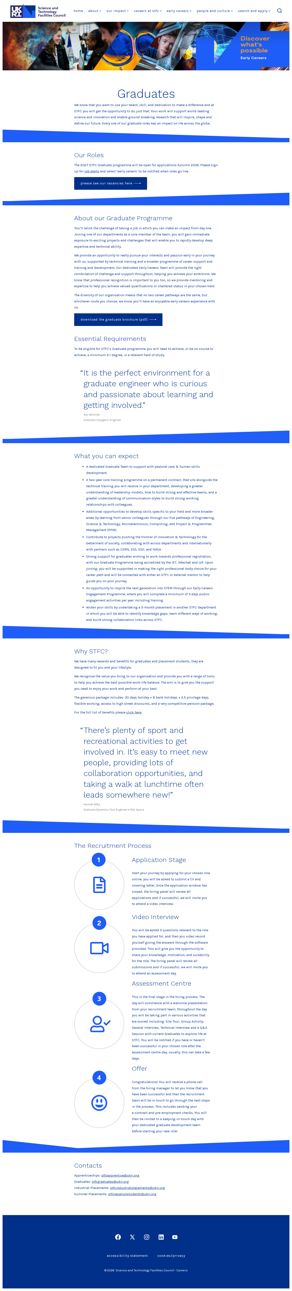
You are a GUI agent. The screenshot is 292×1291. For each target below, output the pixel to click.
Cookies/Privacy (171, 1256)
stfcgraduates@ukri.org (110, 1182)
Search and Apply (253, 11)
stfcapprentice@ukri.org (120, 1175)
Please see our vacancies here (106, 183)
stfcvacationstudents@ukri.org (132, 1194)
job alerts (91, 171)
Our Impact (116, 11)
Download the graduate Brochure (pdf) (114, 319)
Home (78, 11)
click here (133, 712)
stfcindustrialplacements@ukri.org (137, 1188)
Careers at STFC (146, 11)
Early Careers (178, 11)
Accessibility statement (127, 1256)
